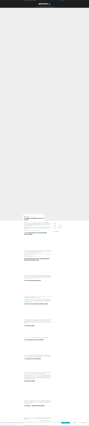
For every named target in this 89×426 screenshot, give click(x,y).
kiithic (25, 216)
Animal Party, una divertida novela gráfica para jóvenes (59, 236)
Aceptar (65, 422)
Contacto (29, 0)
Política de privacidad (7, 424)
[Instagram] (61, 0)
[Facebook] (59, 0)
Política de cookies (2, 424)
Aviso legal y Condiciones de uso (12, 424)
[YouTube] (63, 0)
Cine (27, 216)
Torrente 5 (57, 233)
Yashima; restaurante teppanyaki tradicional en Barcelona (59, 240)
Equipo (32, 0)
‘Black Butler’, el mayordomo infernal (59, 242)
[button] (87, 420)
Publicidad (35, 0)
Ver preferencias (83, 422)
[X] (60, 0)
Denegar (74, 422)
